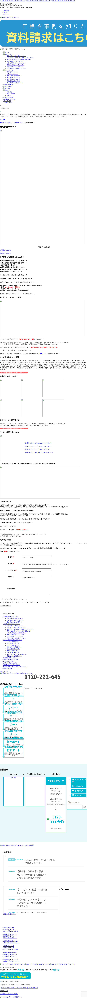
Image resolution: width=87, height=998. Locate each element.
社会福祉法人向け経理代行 (15, 618)
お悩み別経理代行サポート (11, 624)
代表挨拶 (9, 92)
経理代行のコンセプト (10, 657)
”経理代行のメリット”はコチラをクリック (37, 449)
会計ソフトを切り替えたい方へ (16, 56)
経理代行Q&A (7, 668)
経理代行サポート (12, 72)
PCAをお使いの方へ (13, 643)
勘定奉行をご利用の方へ (14, 647)
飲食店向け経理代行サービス (15, 620)
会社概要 (6, 14)
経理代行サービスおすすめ (11, 665)
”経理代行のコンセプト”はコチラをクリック (38, 446)
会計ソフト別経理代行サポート (12, 640)
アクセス (9, 95)
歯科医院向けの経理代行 (14, 622)
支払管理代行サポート (13, 81)
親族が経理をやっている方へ (15, 65)
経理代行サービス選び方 (10, 659)
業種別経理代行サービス (10, 616)
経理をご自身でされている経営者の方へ (19, 59)
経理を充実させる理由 (10, 663)
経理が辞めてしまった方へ (15, 66)
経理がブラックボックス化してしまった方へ (20, 57)
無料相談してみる (5, 250)
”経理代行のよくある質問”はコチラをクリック (39, 452)
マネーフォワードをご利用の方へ (17, 654)
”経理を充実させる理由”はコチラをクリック (38, 443)
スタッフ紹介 (11, 94)
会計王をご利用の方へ (13, 649)
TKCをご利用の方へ (13, 641)
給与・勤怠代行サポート (14, 75)
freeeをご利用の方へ (13, 652)
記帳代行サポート (12, 74)
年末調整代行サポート (13, 77)
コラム (5, 12)
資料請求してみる (5, 253)
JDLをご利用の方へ (13, 650)
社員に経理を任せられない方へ (16, 63)
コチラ (41, 353)
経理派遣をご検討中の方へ (15, 61)
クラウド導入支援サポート (15, 82)
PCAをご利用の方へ (13, 645)
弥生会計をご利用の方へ (14, 656)
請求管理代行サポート (13, 79)
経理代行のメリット (9, 661)
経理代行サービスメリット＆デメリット (15, 666)
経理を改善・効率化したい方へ (16, 68)
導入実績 (6, 10)
